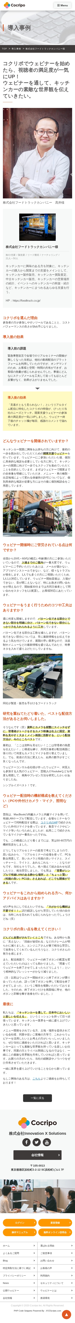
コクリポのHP (49, 822)
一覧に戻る (37, 1097)
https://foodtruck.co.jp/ (26, 300)
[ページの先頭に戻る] (66, 1314)
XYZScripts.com (53, 1311)
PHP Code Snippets (23, 1311)
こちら (36, 1078)
